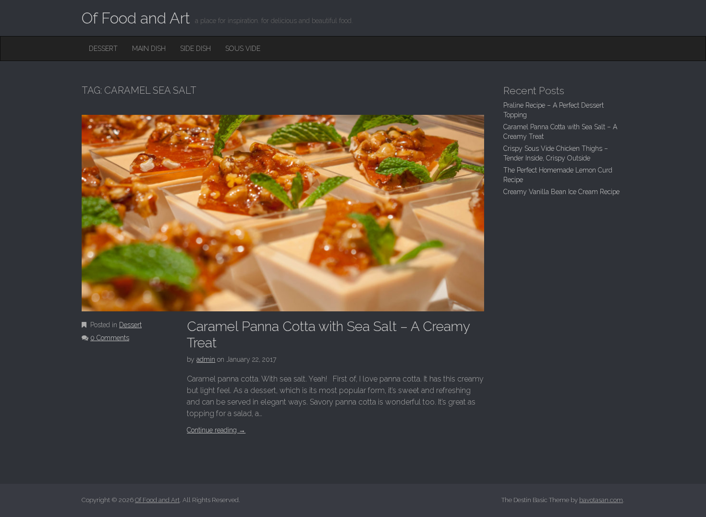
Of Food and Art (136, 18)
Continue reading (216, 430)
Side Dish (195, 48)
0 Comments (109, 338)
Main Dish (149, 48)
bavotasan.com (601, 500)
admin (205, 359)
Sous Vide (242, 48)
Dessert (103, 48)
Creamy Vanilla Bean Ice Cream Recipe (561, 192)
